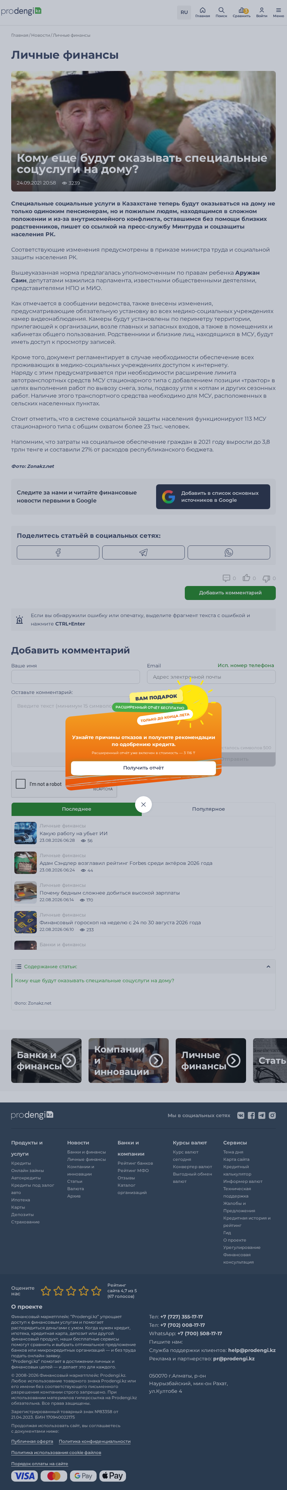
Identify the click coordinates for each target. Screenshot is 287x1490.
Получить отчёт (143, 768)
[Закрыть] (143, 804)
